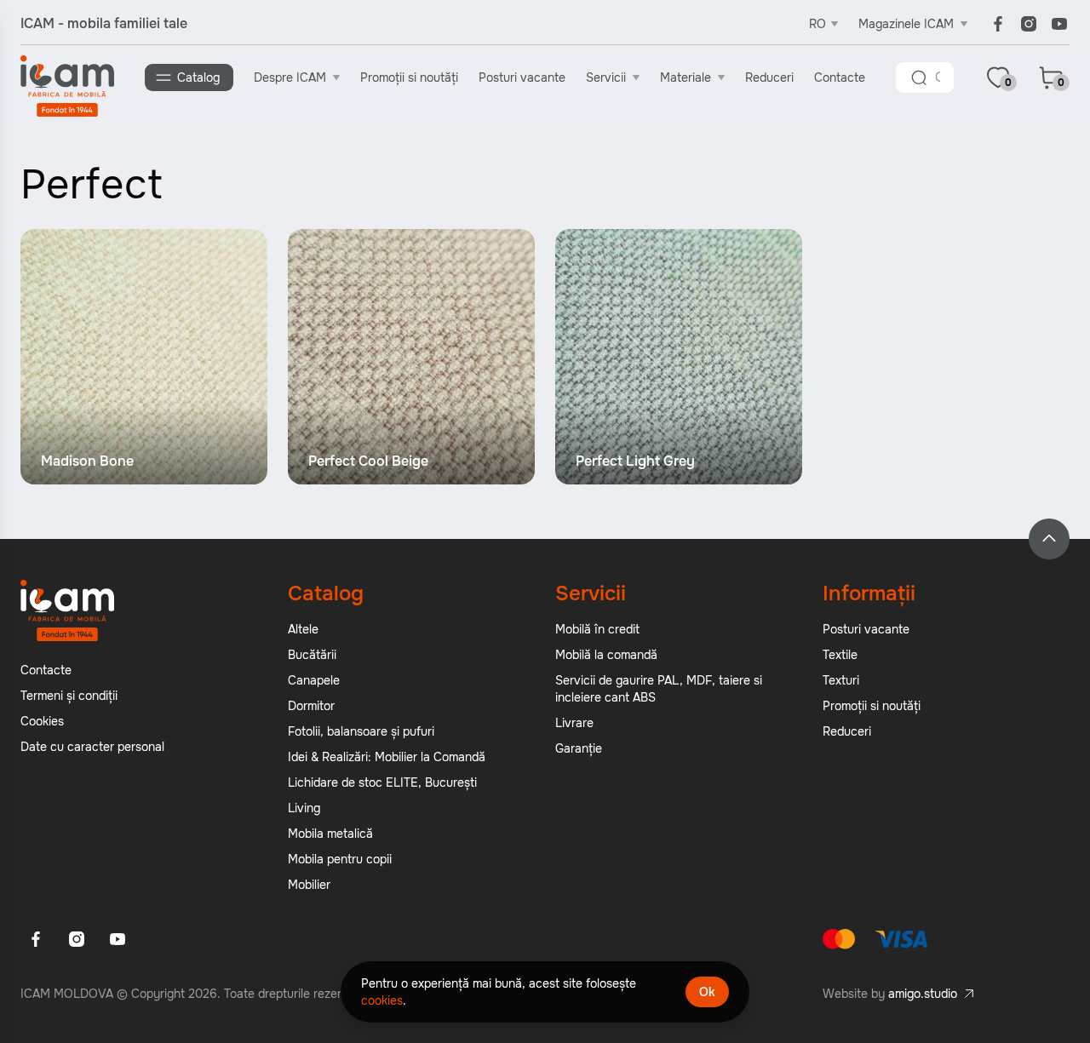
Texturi (841, 680)
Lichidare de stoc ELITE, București (382, 782)
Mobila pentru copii (340, 859)
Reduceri (769, 77)
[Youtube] (1059, 24)
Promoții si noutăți (409, 77)
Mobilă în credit (597, 629)
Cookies (42, 721)
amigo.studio (922, 993)
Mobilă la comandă (606, 654)
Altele (303, 629)
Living (304, 808)
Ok (707, 992)
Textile (840, 654)
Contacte (839, 77)
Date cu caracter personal (92, 746)
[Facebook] (998, 24)
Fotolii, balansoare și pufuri (361, 731)
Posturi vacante (522, 77)
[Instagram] (1028, 24)
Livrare (574, 723)
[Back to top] (1049, 539)
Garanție (578, 748)
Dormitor (311, 705)
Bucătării (312, 654)
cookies (382, 1000)
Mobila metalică (330, 833)
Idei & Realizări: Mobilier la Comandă (386, 757)
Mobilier (309, 884)
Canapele (314, 680)
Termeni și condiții (69, 695)
